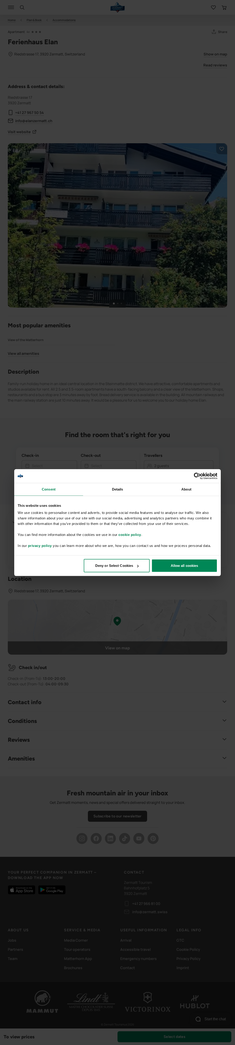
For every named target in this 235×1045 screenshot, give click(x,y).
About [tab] (186, 489)
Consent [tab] (49, 489)
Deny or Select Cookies (114, 566)
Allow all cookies (184, 566)
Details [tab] (117, 489)
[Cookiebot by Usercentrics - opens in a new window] (197, 475)
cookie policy (129, 535)
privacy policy (40, 546)
